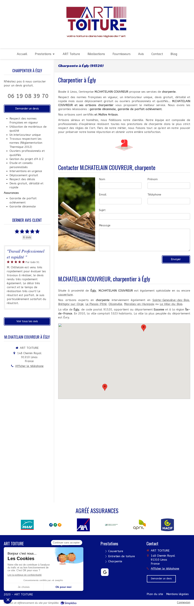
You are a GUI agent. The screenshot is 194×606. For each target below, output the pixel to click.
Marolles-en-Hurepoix (139, 304)
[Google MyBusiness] (105, 572)
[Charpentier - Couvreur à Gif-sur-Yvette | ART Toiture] (97, 22)
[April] (139, 524)
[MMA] (55, 524)
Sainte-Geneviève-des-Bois (171, 300)
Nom (102, 179)
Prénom (152, 179)
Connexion (183, 602)
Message (104, 225)
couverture (65, 294)
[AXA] (83, 524)
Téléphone (154, 194)
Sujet (102, 210)
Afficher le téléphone (29, 366)
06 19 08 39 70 (28, 96)
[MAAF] (27, 524)
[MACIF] (167, 524)
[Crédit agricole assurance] (111, 524)
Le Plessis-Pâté (96, 304)
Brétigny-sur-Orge (71, 304)
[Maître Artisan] (124, 145)
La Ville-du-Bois (171, 304)
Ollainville (115, 304)
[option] (27, 525)
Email (102, 194)
